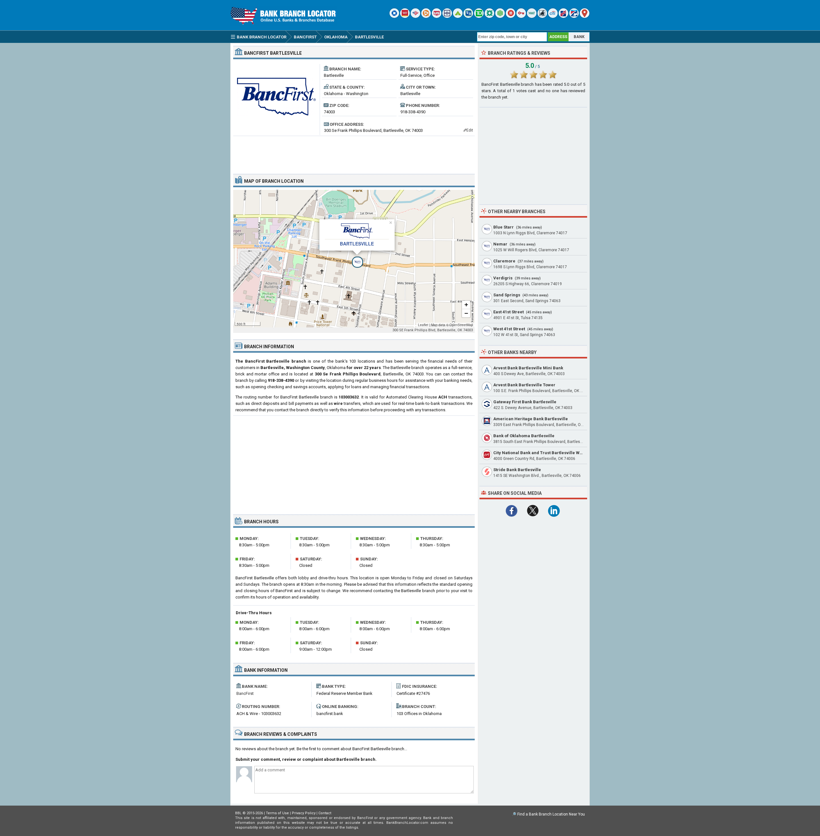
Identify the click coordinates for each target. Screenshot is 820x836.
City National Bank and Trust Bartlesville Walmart (543, 452)
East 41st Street (508, 311)
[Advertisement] (354, 152)
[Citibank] (553, 16)
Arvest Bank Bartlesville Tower (524, 384)
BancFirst (245, 693)
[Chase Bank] (394, 16)
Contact (324, 813)
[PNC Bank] (426, 16)
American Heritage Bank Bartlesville (530, 418)
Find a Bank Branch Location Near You (551, 814)
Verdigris (502, 278)
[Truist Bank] (447, 16)
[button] (354, 259)
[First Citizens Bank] (563, 16)
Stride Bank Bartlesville (517, 469)
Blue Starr (503, 227)
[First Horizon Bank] (574, 16)
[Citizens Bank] (489, 16)
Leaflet (423, 325)
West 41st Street (509, 328)
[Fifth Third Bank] (468, 16)
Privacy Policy (304, 813)
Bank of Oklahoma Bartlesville (523, 435)
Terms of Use (277, 813)
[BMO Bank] (510, 16)
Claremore (504, 261)
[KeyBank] (521, 16)
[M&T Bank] (532, 16)
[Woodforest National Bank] (542, 16)
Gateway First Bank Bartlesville (524, 401)
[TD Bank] (479, 16)
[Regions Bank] (458, 16)
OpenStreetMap (461, 325)
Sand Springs (506, 295)
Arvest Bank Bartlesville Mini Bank (528, 368)
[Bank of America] (415, 16)
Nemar (500, 244)
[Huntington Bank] (500, 16)
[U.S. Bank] (436, 16)
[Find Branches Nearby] (584, 16)
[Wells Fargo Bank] (405, 16)
